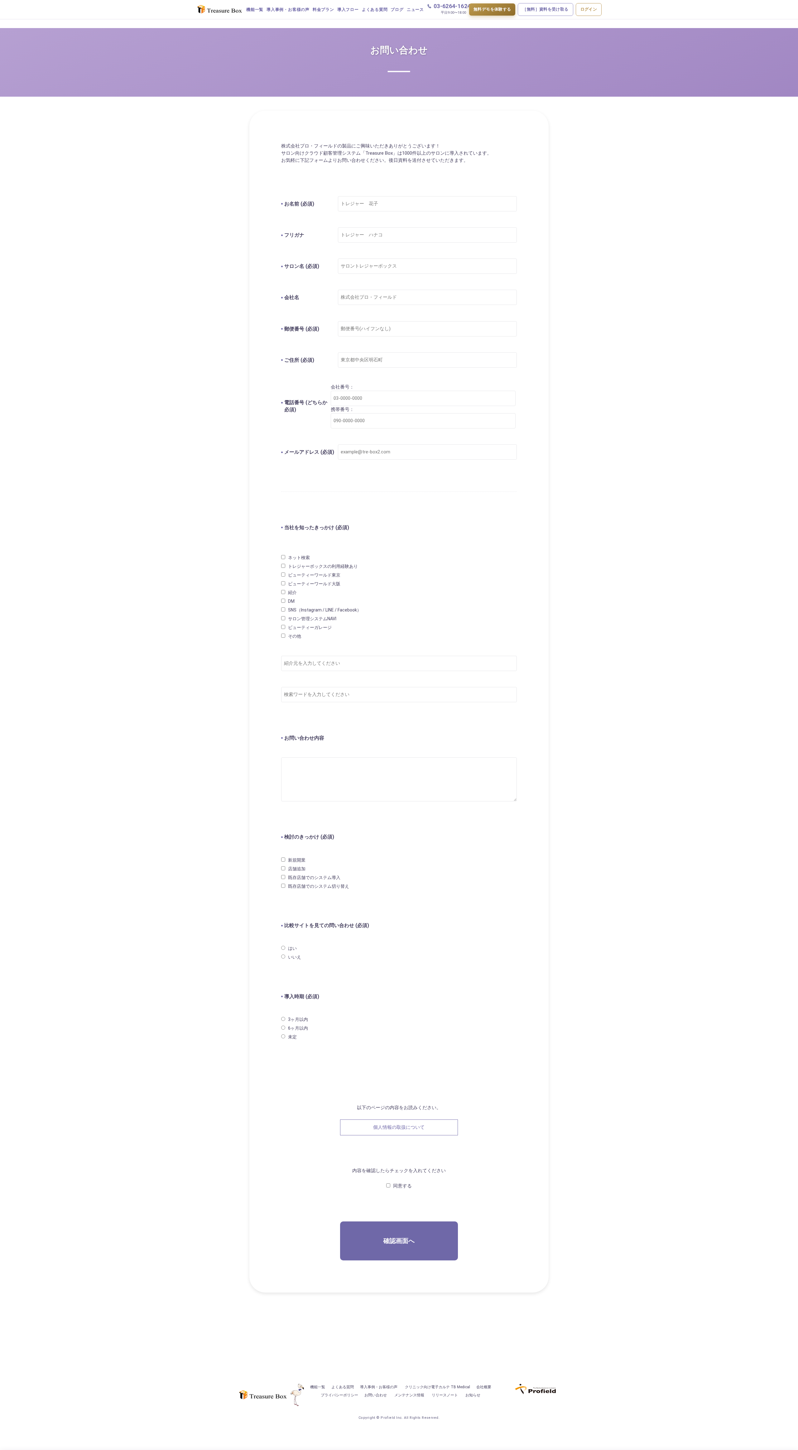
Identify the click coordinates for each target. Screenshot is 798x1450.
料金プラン (323, 9)
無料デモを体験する (492, 9)
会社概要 (483, 1387)
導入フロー (348, 9)
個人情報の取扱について (399, 1127)
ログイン (588, 9)
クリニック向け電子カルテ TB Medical (437, 1387)
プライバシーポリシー (339, 1395)
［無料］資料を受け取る (545, 9)
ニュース (415, 9)
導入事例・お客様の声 (288, 9)
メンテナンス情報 (409, 1395)
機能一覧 (254, 9)
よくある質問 (375, 9)
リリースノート (445, 1395)
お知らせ (472, 1395)
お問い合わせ (375, 1395)
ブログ (397, 9)
